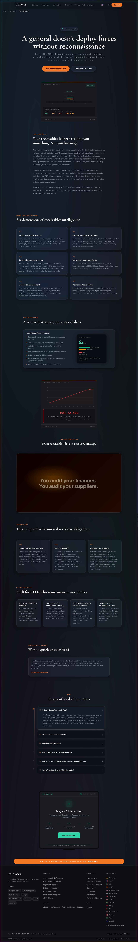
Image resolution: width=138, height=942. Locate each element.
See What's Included (83, 69)
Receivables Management (52, 895)
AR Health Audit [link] (24, 11)
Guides (67, 5)
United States (112, 912)
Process (77, 5)
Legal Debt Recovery (50, 885)
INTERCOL (21, 5)
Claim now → (93, 861)
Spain (109, 887)
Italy (108, 884)
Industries (45, 5)
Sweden (110, 902)
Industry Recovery (49, 891)
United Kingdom (113, 890)
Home (4, 11)
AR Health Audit (48, 898)
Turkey (109, 906)
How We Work (55, 907)
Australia (110, 921)
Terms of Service (113, 939)
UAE (108, 909)
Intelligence (91, 5)
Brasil (109, 918)
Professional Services (94, 898)
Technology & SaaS (94, 881)
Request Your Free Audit (56, 69)
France (109, 881)
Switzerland (111, 896)
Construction (91, 888)
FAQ (83, 5)
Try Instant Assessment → (40, 672)
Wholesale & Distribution (91, 893)
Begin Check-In (68, 835)
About (45, 907)
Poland (110, 899)
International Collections (52, 881)
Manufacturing (92, 878)
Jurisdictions (57, 5)
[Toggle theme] (109, 5)
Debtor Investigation (50, 888)
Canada (110, 915)
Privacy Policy (100, 939)
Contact (117, 5)
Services (35, 5)
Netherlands (111, 893)
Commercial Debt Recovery (53, 878)
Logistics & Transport (94, 885)
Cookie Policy (125, 939)
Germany (110, 878)
